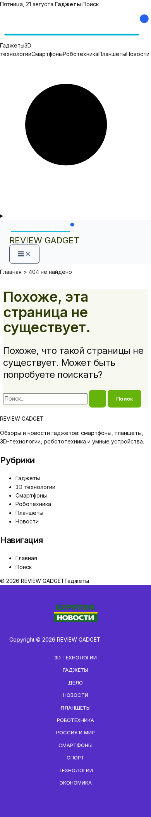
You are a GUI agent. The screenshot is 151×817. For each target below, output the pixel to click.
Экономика (75, 783)
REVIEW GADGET (44, 240)
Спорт (75, 757)
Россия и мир (75, 732)
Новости (137, 54)
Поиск (90, 4)
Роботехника (80, 54)
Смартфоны (47, 54)
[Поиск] (75, 207)
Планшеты (112, 54)
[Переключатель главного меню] (24, 254)
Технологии (75, 770)
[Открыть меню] (75, 216)
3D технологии (35, 487)
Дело (75, 682)
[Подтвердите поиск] (97, 399)
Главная (26, 558)
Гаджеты (12, 45)
